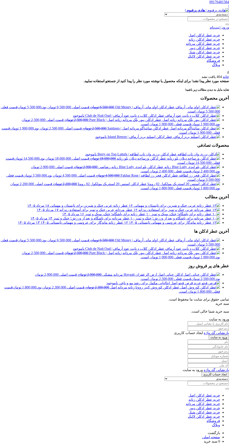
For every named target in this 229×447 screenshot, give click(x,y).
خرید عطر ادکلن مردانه (203, 44)
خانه (226, 77)
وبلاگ (216, 65)
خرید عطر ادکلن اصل (204, 35)
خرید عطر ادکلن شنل (204, 52)
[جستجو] (227, 24)
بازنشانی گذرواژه (216, 333)
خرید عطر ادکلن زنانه (204, 39)
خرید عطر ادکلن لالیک (204, 56)
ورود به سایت (218, 337)
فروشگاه (213, 61)
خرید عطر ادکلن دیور (204, 48)
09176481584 (219, 2)
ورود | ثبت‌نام (219, 27)
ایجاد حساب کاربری (215, 374)
